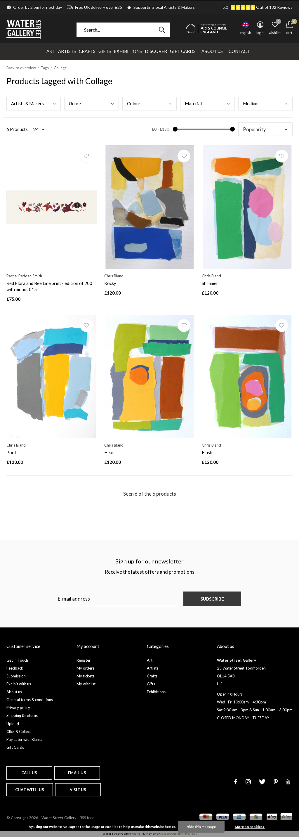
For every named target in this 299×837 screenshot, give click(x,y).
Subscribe (212, 598)
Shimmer (210, 283)
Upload (12, 723)
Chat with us (29, 789)
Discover (156, 51)
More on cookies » (250, 826)
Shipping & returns (22, 715)
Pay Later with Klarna (24, 739)
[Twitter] (262, 781)
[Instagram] (248, 781)
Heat (109, 452)
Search (162, 30)
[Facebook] (235, 781)
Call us (29, 772)
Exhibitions (128, 51)
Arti (27, 103)
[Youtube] (288, 781)
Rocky (110, 283)
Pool (11, 452)
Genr (75, 103)
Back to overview (21, 67)
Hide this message (201, 826)
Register (84, 660)
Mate (193, 103)
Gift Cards (183, 51)
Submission (16, 676)
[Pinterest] (276, 781)
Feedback (14, 668)
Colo (133, 103)
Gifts (104, 51)
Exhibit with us (18, 684)
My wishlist (86, 684)
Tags (45, 67)
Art (50, 51)
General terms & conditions (29, 699)
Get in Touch (17, 660)
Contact (239, 51)
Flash (207, 452)
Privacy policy (18, 707)
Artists (67, 51)
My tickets (85, 676)
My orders (85, 668)
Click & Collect (18, 731)
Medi (250, 103)
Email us (77, 772)
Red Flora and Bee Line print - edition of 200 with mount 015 (49, 286)
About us (14, 691)
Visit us (78, 789)
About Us (212, 51)
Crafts (87, 51)
